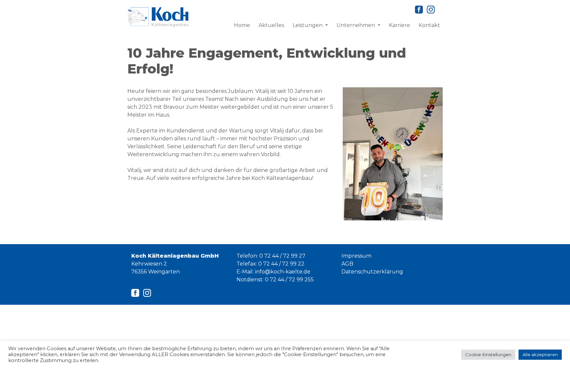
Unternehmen (356, 25)
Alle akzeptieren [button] (540, 354)
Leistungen (308, 25)
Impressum (356, 256)
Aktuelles (271, 25)
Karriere (399, 25)
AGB (347, 264)
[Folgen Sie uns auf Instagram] (431, 9)
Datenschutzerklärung (372, 272)
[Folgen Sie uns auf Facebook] (419, 9)
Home (242, 25)
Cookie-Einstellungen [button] (488, 354)
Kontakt (429, 25)
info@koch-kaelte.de (282, 272)
